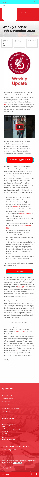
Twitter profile (6, 411)
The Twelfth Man (7, 398)
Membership (6, 402)
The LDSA (18, 42)
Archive (30, 42)
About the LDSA (7, 395)
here (5, 104)
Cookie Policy (6, 405)
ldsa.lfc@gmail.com (8, 439)
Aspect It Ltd (8, 463)
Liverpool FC (16, 207)
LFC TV (18, 350)
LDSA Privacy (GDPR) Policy (10, 408)
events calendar (21, 332)
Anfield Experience (25, 214)
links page (20, 287)
